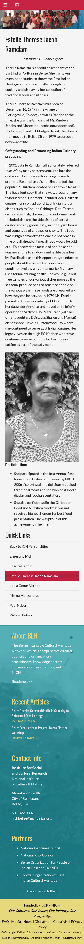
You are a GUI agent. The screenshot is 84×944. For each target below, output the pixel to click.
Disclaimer (43, 921)
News (27, 921)
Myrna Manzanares (24, 595)
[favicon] (17, 5)
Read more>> (22, 681)
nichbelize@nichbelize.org (32, 818)
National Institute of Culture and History (59, 932)
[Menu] (5, 5)
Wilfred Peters (21, 615)
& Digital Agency (72, 937)
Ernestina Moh (21, 556)
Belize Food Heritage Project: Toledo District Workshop (39, 730)
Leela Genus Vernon (25, 585)
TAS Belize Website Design (45, 937)
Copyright (61, 921)
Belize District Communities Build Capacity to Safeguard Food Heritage (40, 713)
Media (16, 921)
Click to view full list (42, 891)
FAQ (5, 921)
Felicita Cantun (21, 566)
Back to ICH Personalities (29, 546)
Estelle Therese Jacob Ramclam (34, 576)
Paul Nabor (18, 605)
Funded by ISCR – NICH (42, 905)
